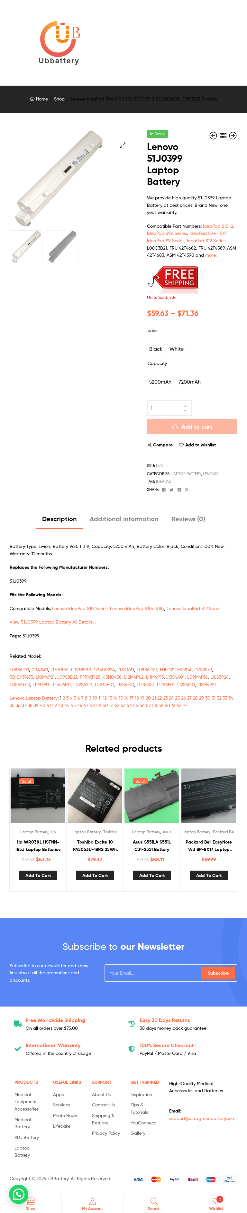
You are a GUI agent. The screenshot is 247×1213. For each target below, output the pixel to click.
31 (213, 698)
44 (66, 705)
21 (154, 698)
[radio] (156, 349)
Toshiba (110, 831)
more (210, 255)
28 (195, 698)
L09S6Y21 (82, 684)
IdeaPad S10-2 (218, 226)
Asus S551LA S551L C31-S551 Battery (152, 845)
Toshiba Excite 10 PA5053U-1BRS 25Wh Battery (95, 846)
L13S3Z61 (125, 669)
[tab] (59, 521)
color (153, 330)
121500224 (104, 669)
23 (165, 698)
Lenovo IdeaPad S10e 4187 (137, 608)
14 (115, 698)
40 (42, 705)
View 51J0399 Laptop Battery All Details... (53, 622)
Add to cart (196, 426)
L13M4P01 (104, 684)
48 (92, 705)
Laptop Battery (186, 473)
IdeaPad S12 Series (206, 240)
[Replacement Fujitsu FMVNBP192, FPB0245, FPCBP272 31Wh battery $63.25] (214, 135)
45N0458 (112, 677)
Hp (53, 831)
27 (189, 698)
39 (36, 705)
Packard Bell (224, 831)
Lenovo (210, 473)
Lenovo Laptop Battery (34, 698)
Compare (163, 445)
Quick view (54, 798)
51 (111, 705)
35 (12, 705)
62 (179, 705)
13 (110, 698)
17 (131, 698)
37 (24, 705)
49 (98, 705)
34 (230, 698)
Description (59, 519)
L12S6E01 (125, 684)
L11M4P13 (155, 677)
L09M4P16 (197, 677)
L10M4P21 (45, 677)
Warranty (53, 1045)
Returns (165, 1020)
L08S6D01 (147, 669)
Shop (59, 98)
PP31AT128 (90, 677)
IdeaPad (164, 481)
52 (117, 705)
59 (161, 705)
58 (154, 705)
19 (142, 698)
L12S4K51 (145, 684)
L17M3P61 (59, 669)
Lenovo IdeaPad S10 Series (79, 608)
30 (207, 698)
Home (42, 98)
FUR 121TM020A (176, 669)
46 (79, 705)
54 (129, 705)
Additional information (124, 519)
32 (219, 698)
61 (173, 705)
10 (95, 698)
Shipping (55, 1020)
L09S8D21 (67, 677)
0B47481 (40, 669)
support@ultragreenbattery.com (202, 1118)
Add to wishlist (200, 445)
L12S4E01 (166, 684)
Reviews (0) (188, 519)
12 (105, 698)
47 (86, 705)
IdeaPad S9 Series (165, 240)
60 (167, 705)
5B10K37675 (21, 677)
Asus (167, 831)
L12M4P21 (206, 684)
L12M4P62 (133, 677)
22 (159, 698)
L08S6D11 (19, 669)
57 (148, 705)
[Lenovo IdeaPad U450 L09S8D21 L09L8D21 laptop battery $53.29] (232, 135)
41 (49, 705)
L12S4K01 (186, 684)
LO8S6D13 (20, 684)
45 (73, 705)
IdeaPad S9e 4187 (207, 233)
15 (121, 698)
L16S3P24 (219, 677)
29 (201, 698)
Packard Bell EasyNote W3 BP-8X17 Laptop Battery (209, 846)
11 (100, 698)
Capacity (157, 363)
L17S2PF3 (203, 669)
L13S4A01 (175, 677)
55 (135, 705)
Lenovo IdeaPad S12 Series (194, 608)
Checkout (167, 1045)
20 (148, 698)
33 (225, 698)
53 (123, 705)
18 (137, 698)
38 (30, 705)
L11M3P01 (41, 684)
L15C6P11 (62, 684)
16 (126, 698)
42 (54, 705)
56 (142, 705)
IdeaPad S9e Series (167, 233)
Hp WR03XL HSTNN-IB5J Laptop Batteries (38, 845)
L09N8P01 (81, 669)
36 (18, 705)
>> (185, 705)
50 (105, 705)
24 (171, 698)
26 (183, 698)
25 (177, 698)
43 (60, 705)
